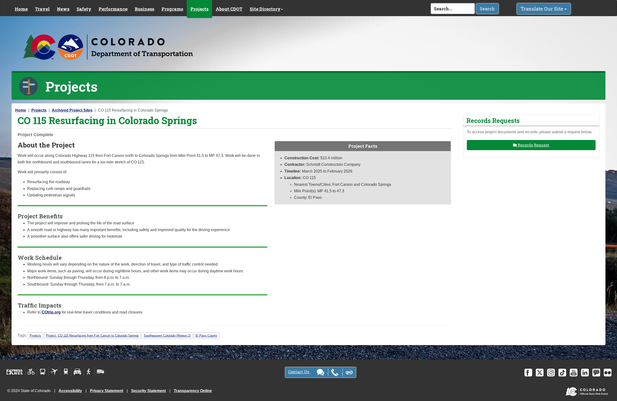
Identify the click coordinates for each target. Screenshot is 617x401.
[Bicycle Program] (31, 371)
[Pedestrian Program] (89, 371)
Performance (113, 9)
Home (21, 9)
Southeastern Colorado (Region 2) (167, 335)
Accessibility (70, 391)
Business (144, 9)
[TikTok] (562, 372)
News (63, 9)
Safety (84, 9)
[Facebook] (528, 372)
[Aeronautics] (54, 371)
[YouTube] (573, 372)
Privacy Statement (106, 391)
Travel (42, 9)
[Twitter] (539, 372)
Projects (199, 9)
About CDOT (229, 9)
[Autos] (77, 371)
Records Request (533, 144)
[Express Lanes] (15, 371)
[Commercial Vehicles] (100, 371)
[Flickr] (607, 372)
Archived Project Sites (72, 110)
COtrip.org (51, 312)
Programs (172, 9)
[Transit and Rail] (43, 371)
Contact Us (299, 371)
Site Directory (265, 9)
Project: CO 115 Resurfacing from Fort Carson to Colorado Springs (92, 335)
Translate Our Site (542, 9)
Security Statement (148, 391)
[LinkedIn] (585, 372)
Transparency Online (193, 391)
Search (487, 9)
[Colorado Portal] (588, 390)
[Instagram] (551, 372)
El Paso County (206, 335)
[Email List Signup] (596, 372)
